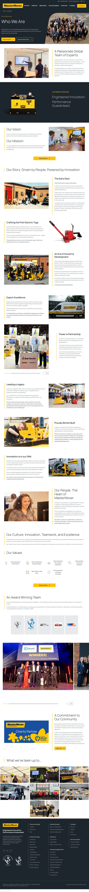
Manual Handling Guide (55, 832)
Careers (72, 829)
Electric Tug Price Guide (55, 844)
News (72, 832)
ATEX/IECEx (32, 860)
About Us (73, 827)
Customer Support (75, 842)
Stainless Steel (33, 857)
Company (72, 5)
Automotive (53, 854)
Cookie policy (69, 884)
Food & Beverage (54, 872)
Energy (51, 870)
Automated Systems (35, 862)
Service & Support (54, 5)
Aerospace (52, 852)
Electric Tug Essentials (55, 827)
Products (26, 5)
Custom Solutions (34, 867)
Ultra (31, 832)
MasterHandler (33, 847)
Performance (33, 829)
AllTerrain (32, 849)
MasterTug (32, 842)
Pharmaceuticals (54, 857)
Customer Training (75, 844)
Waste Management (55, 867)
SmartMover (33, 839)
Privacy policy (76, 884)
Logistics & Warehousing (56, 862)
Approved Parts (74, 847)
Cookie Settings (5, 890)
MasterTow (32, 844)
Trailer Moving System (35, 854)
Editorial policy (83, 884)
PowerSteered (33, 852)
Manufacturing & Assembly (56, 859)
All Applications (54, 875)
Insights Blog (53, 842)
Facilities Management (55, 865)
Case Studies (53, 839)
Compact (32, 827)
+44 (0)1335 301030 (63, 1)
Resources (64, 5)
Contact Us (73, 834)
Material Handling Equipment (57, 829)
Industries (34, 5)
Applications (43, 5)
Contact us (82, 6)
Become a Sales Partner (74, 1)
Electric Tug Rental (34, 865)
